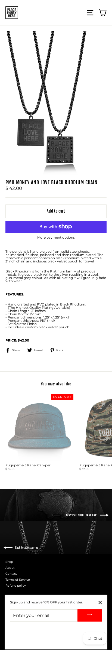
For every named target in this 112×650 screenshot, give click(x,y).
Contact (11, 574)
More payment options (56, 237)
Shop (9, 562)
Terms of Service (17, 579)
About (9, 568)
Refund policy (15, 585)
